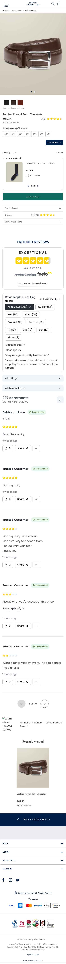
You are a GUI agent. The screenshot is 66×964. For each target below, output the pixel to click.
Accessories (16, 10)
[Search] (53, 4)
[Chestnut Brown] (20, 102)
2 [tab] (34, 91)
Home (5, 10)
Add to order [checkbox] (34, 175)
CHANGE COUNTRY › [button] (33, 960)
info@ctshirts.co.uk (37, 949)
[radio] (6, 134)
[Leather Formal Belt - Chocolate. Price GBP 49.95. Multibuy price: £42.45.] (33, 768)
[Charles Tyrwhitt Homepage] (33, 3)
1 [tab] (31, 91)
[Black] (6, 102)
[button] (41, 164)
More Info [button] (9, 860)
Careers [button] (7, 868)
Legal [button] (6, 851)
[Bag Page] (59, 4)
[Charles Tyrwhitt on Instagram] (10, 879)
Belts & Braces (31, 10)
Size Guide (53, 142)
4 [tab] (37, 186)
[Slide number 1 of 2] (33, 54)
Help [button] (5, 843)
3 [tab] (34, 186)
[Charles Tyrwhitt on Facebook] (3, 879)
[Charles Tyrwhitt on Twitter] (17, 879)
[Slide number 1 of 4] (14, 172)
